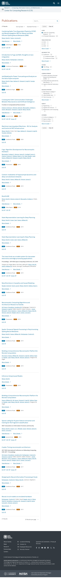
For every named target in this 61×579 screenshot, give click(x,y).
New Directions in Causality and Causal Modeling (18, 283)
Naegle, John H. (16, 312)
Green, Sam (13, 220)
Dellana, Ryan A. (17, 156)
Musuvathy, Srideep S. (29, 108)
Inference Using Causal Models (12, 376)
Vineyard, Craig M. (25, 81)
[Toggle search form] (54, 3)
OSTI (7, 47)
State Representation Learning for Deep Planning (18, 217)
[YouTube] (42, 548)
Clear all (51, 26)
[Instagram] (39, 548)
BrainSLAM (5, 196)
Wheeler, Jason (22, 429)
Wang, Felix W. (6, 38)
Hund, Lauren (15, 286)
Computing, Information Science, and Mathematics (26, 8)
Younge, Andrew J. (7, 133)
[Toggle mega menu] (58, 3)
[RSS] (54, 548)
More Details (17, 41)
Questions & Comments (42, 542)
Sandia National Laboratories (11, 560)
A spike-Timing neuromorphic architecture (16, 447)
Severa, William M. (7, 158)
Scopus (13, 119)
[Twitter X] (51, 548)
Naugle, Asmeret (6, 286)
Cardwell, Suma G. (30, 154)
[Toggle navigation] (2, 9)
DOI (3, 47)
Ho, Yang (24, 156)
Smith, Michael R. (6, 109)
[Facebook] (36, 548)
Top (56, 577)
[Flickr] (45, 548)
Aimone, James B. (17, 108)
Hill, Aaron (5, 307)
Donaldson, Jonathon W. (15, 307)
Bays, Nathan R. (14, 81)
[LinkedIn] (48, 548)
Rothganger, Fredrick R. (16, 59)
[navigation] (20, 26)
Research (7, 8)
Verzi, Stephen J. (12, 311)
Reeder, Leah (31, 156)
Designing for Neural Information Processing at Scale (19, 477)
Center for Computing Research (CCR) (18, 10)
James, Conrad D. (26, 312)
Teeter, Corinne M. (15, 38)
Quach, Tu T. (13, 429)
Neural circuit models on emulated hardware (17, 496)
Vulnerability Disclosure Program (39, 574)
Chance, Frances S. (7, 108)
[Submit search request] (57, 21)
